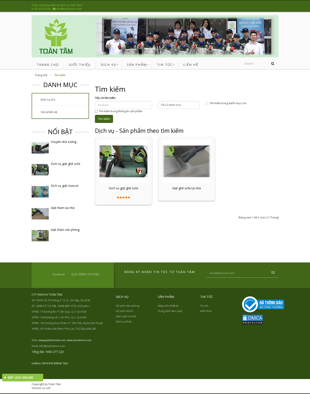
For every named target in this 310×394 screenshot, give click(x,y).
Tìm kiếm (59, 75)
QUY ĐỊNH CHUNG (85, 274)
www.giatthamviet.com (51, 340)
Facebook (59, 274)
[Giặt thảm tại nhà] (40, 213)
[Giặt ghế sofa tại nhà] (186, 161)
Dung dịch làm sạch (170, 311)
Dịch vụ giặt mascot (64, 186)
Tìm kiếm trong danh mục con (228, 103)
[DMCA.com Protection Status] (252, 319)
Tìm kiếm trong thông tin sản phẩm (120, 111)
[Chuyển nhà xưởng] (40, 147)
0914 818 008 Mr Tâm (55, 363)
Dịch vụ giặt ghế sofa (65, 164)
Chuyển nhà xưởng (63, 142)
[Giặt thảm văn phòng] (40, 235)
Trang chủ (41, 75)
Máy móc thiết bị (168, 306)
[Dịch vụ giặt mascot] (40, 191)
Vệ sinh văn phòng (127, 306)
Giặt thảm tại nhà (62, 208)
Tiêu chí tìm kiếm (105, 98)
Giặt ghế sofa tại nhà (186, 188)
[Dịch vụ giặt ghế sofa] (40, 169)
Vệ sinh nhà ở (124, 311)
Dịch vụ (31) (48, 99)
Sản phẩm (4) (49, 112)
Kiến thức (206, 311)
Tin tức (204, 306)
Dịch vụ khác (124, 321)
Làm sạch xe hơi (126, 316)
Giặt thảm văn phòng (65, 230)
